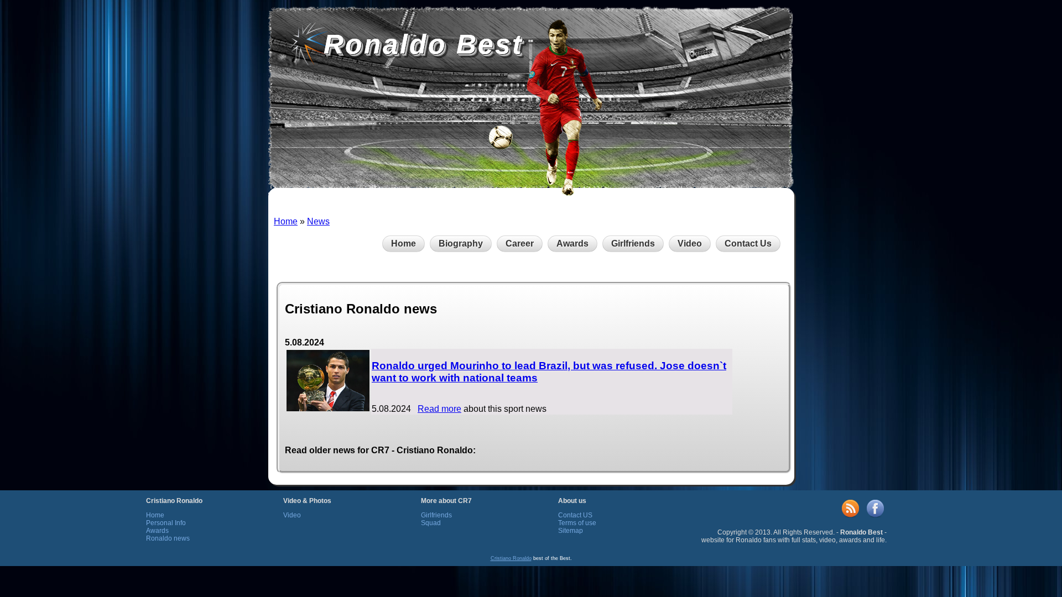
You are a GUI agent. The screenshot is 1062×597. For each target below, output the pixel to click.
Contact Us (748, 243)
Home (286, 221)
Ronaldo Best (423, 44)
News (318, 221)
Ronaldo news (168, 538)
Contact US (575, 515)
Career (520, 243)
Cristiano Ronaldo (511, 558)
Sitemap (570, 531)
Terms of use (577, 523)
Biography (461, 243)
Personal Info (166, 523)
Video (690, 243)
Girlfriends (633, 243)
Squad (431, 523)
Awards (572, 243)
